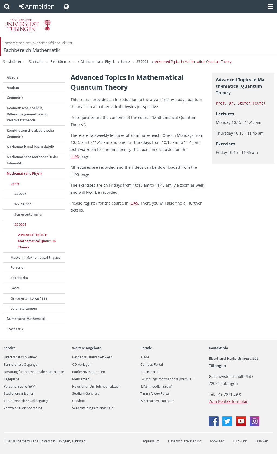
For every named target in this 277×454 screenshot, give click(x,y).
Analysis (13, 87)
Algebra (13, 77)
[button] (7, 6)
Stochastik (15, 329)
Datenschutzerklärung (185, 441)
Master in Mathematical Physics (35, 257)
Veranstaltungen (24, 308)
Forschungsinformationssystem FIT (166, 379)
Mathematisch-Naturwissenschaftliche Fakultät (38, 43)
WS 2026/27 (23, 204)
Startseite (36, 61)
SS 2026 (20, 194)
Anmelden (40, 6)
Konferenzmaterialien (88, 372)
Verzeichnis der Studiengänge (26, 401)
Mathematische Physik (98, 61)
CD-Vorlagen (81, 364)
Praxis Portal (149, 372)
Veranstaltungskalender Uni (93, 408)
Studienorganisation (19, 393)
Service (9, 348)
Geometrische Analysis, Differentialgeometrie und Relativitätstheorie (27, 114)
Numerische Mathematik (26, 318)
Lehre (125, 61)
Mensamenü (81, 379)
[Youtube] (241, 424)
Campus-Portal (151, 364)
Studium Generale (86, 393)
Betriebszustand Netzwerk (92, 357)
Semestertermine (28, 214)
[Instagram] (254, 424)
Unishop (78, 401)
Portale (146, 348)
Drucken (261, 441)
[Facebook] (214, 424)
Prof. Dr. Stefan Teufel (241, 103)
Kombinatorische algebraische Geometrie (30, 133)
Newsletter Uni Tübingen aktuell (96, 386)
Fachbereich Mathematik (32, 50)
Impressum (150, 441)
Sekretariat (19, 277)
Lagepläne (11, 379)
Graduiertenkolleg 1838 (29, 298)
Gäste (15, 288)
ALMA (144, 357)
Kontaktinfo (218, 348)
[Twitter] (227, 424)
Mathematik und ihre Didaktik (30, 147)
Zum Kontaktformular (228, 401)
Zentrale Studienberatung (23, 408)
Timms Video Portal (155, 393)
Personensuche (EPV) (20, 386)
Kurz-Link (240, 441)
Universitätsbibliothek (20, 357)
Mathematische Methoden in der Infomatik (32, 160)
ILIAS (75, 156)
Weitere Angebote (86, 348)
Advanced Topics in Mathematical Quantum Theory (193, 61)
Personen (18, 267)
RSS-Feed (217, 441)
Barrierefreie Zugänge (21, 364)
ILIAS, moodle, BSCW (156, 386)
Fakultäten (58, 61)
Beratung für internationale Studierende (34, 372)
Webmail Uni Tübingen (157, 401)
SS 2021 (142, 61)
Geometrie (15, 97)
